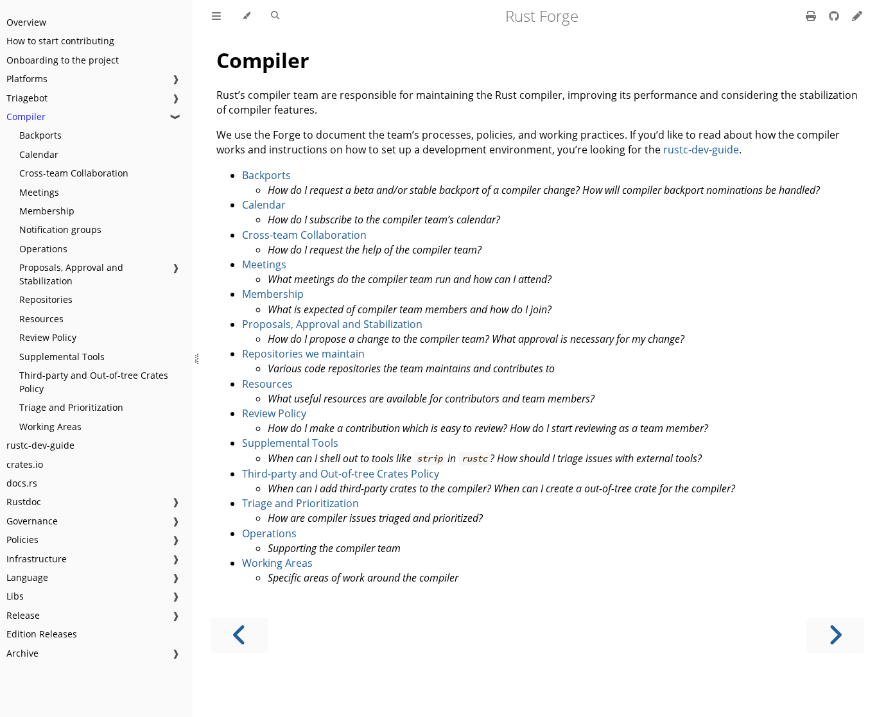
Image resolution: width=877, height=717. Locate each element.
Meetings (39, 192)
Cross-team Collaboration (73, 173)
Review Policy (47, 337)
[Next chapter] (835, 635)
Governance (32, 521)
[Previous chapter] (239, 635)
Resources (41, 319)
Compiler (26, 116)
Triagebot (27, 98)
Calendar (38, 154)
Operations (43, 249)
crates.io (24, 464)
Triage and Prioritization (71, 407)
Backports (40, 135)
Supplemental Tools (62, 356)
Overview (26, 22)
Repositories (46, 299)
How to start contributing (60, 41)
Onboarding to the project (62, 60)
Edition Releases (41, 634)
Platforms (27, 79)
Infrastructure (36, 559)
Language (27, 577)
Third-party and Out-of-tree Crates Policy (93, 382)
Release (23, 615)
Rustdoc (23, 502)
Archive (22, 653)
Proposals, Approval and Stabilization (71, 274)
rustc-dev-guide (40, 445)
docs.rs (21, 483)
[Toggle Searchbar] (275, 16)
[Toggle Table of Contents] (216, 16)
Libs (15, 596)
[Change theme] (246, 16)
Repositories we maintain (303, 354)
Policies (22, 539)
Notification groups (60, 229)
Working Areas (50, 426)
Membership (46, 211)
